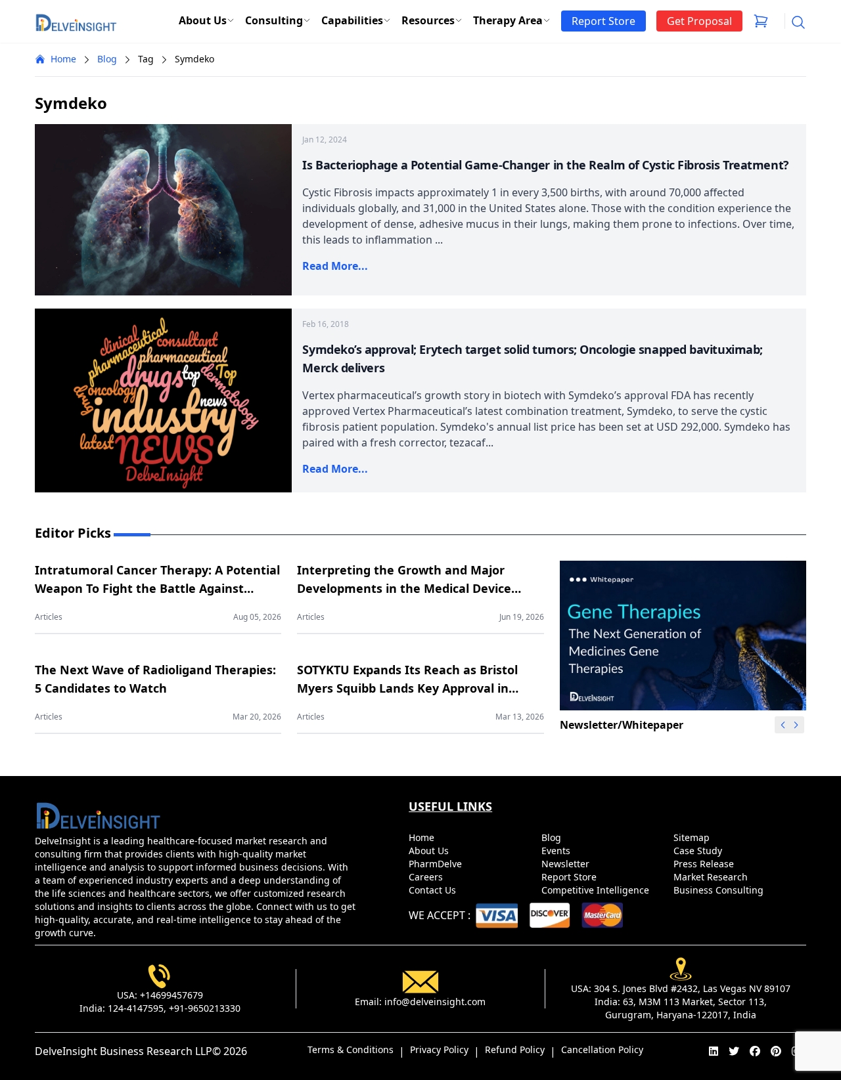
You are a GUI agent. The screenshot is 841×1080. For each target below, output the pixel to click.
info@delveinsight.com (435, 1001)
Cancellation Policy (602, 1049)
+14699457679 (171, 995)
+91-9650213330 (204, 1008)
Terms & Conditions (350, 1049)
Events (557, 850)
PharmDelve (437, 863)
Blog (107, 59)
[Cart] (761, 21)
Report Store (570, 877)
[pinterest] (775, 1051)
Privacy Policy (439, 1049)
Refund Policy (515, 1049)
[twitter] (733, 1051)
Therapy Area (508, 20)
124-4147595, (137, 1008)
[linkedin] (713, 1051)
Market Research (711, 877)
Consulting (274, 20)
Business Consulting (719, 890)
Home (63, 59)
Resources (428, 20)
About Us (203, 20)
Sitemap (692, 837)
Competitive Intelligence (596, 890)
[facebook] (754, 1051)
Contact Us (434, 890)
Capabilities (352, 20)
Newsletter (566, 863)
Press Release (705, 863)
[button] (796, 725)
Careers (427, 877)
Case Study (699, 850)
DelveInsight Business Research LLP (123, 1051)
